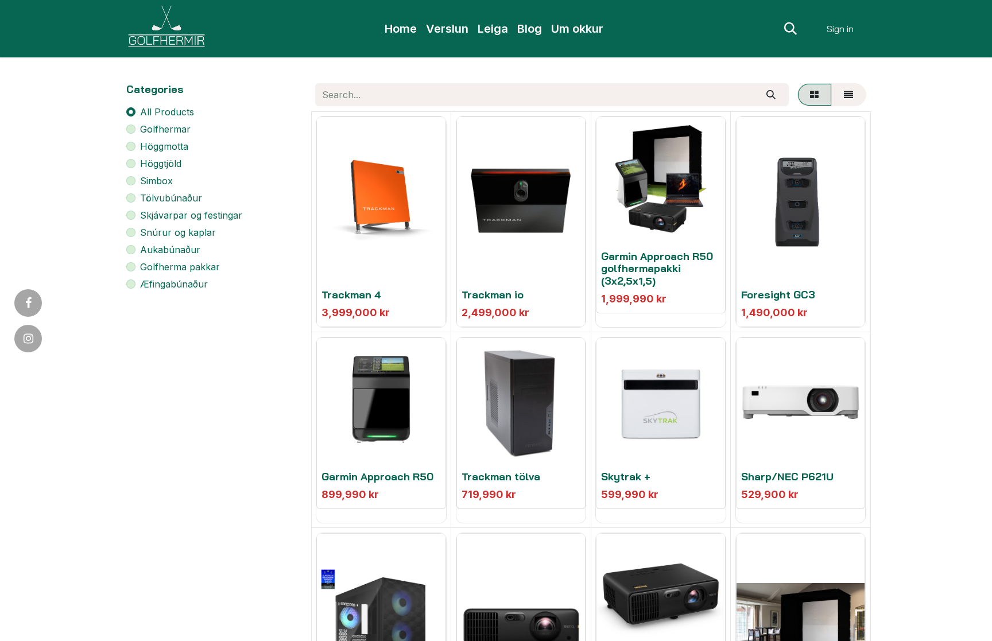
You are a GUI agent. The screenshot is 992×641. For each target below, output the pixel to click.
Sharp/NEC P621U (787, 476)
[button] (790, 29)
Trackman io (493, 294)
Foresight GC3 (778, 294)
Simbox (156, 181)
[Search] (770, 94)
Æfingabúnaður (174, 284)
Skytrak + (625, 476)
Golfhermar (165, 129)
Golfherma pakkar (180, 267)
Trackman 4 (351, 294)
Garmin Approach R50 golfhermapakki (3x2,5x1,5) (657, 269)
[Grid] (814, 94)
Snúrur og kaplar (178, 232)
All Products (167, 112)
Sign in (840, 28)
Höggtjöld (160, 163)
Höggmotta (164, 146)
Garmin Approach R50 (377, 476)
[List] (848, 94)
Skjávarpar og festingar (191, 215)
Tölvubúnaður (171, 198)
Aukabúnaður (170, 249)
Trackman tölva (501, 476)
